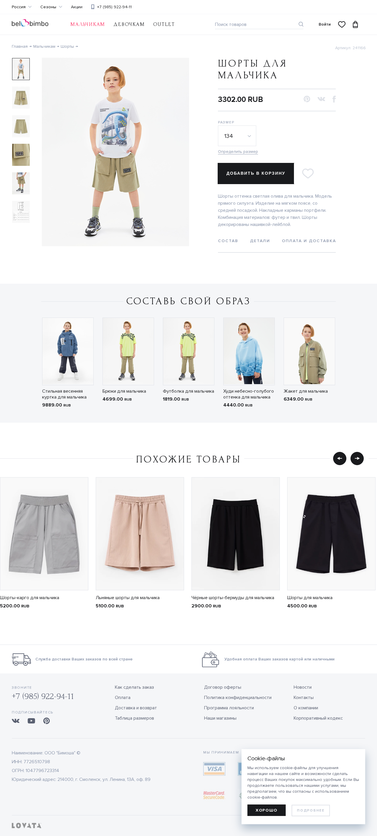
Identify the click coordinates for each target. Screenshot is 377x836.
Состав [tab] (228, 240)
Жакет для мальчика (306, 391)
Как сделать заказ (134, 687)
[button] (307, 99)
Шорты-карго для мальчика (29, 598)
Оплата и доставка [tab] (309, 240)
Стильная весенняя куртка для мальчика (64, 394)
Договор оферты (222, 687)
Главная (20, 46)
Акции (76, 7)
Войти (325, 24)
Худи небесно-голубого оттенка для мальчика (248, 394)
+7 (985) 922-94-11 (114, 6)
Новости (303, 687)
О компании (306, 708)
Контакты (304, 697)
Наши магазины (220, 718)
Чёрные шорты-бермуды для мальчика (232, 598)
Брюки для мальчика (124, 391)
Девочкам (129, 24)
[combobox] (238, 135)
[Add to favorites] (308, 173)
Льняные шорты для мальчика (128, 598)
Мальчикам (87, 24)
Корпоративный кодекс (318, 718)
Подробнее (310, 810)
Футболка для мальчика (188, 391)
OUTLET (164, 24)
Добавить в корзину (255, 173)
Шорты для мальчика (310, 598)
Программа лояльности (229, 708)
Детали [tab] (260, 240)
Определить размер (238, 151)
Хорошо (266, 810)
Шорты (67, 46)
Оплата (122, 697)
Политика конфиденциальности (238, 697)
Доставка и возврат (136, 708)
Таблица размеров (134, 718)
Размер (226, 122)
